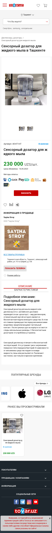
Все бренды (41, 383)
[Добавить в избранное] (5, 205)
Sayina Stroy (9, 217)
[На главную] (16, 5)
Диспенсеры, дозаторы (11, 38)
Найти (47, 21)
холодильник (26, 28)
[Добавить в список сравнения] (11, 206)
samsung (17, 28)
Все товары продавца (14, 255)
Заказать (26, 193)
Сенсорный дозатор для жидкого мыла (12, 441)
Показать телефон (15, 268)
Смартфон (7, 28)
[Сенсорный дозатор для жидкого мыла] (13, 425)
